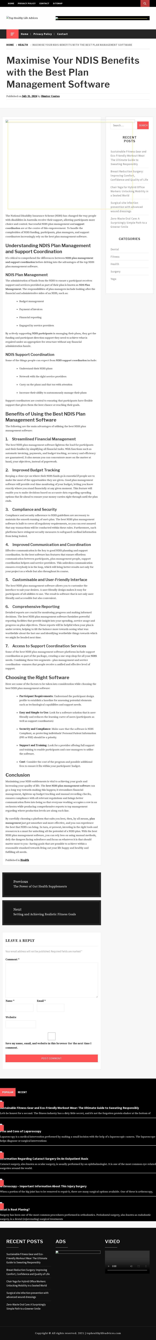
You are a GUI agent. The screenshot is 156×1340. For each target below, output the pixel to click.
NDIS (94, 656)
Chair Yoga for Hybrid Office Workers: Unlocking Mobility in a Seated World (129, 191)
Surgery (116, 271)
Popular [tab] (7, 1092)
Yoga (113, 279)
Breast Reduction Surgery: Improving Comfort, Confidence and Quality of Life (129, 175)
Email (41, 1001)
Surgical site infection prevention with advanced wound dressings (127, 207)
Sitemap (58, 3)
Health (24, 860)
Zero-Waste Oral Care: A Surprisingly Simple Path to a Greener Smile (129, 223)
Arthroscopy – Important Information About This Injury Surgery (43, 1186)
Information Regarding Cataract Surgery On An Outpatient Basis (44, 1158)
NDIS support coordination (71, 360)
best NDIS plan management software (68, 785)
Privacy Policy (27, 3)
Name (9, 1001)
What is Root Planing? (15, 1209)
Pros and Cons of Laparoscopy (20, 1131)
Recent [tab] (22, 1092)
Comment (12, 959)
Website (10, 1017)
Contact (44, 3)
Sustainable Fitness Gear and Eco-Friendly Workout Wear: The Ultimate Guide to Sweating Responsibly (129, 158)
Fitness (115, 256)
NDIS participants (42, 333)
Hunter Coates (50, 96)
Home (11, 3)
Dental (115, 249)
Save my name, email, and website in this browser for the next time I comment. (48, 1045)
